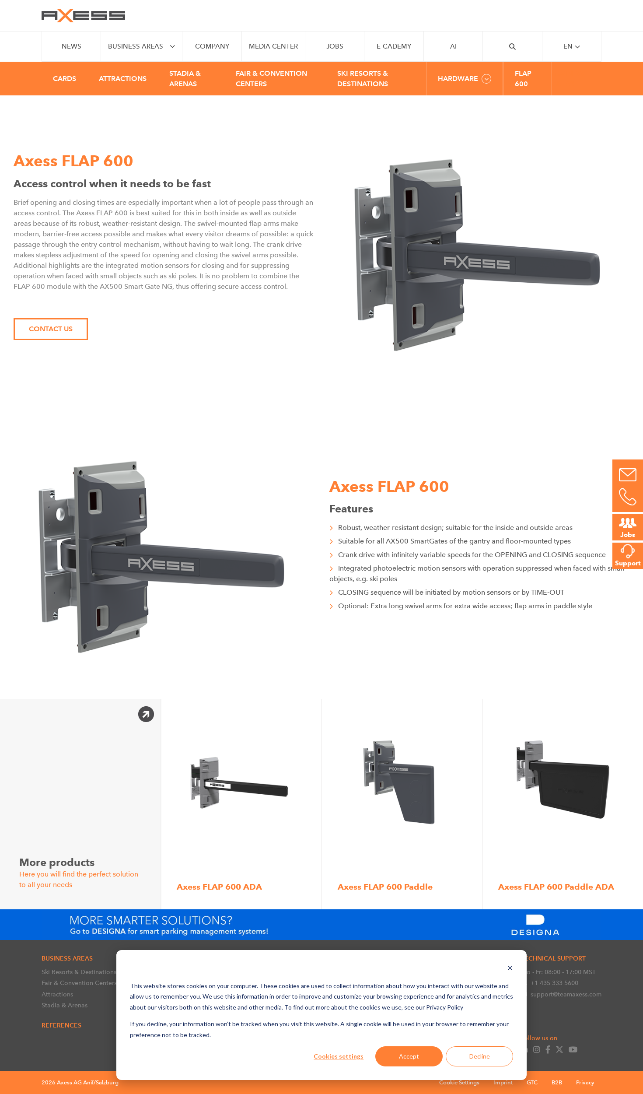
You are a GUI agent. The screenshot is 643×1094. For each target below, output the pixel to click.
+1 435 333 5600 (554, 983)
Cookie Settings (459, 1082)
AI (453, 46)
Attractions (57, 994)
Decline (479, 1056)
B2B (557, 1082)
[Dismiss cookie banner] (510, 969)
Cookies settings (338, 1056)
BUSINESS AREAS (135, 46)
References (61, 1025)
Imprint (503, 1082)
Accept (409, 1056)
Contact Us (51, 329)
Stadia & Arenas (64, 1005)
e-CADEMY (394, 46)
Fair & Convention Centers (79, 983)
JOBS (334, 46)
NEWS (71, 46)
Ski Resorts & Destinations (79, 972)
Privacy (585, 1082)
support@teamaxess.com (566, 994)
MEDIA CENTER (273, 46)
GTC (532, 1082)
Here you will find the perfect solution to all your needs (78, 872)
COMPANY (212, 46)
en (568, 46)
